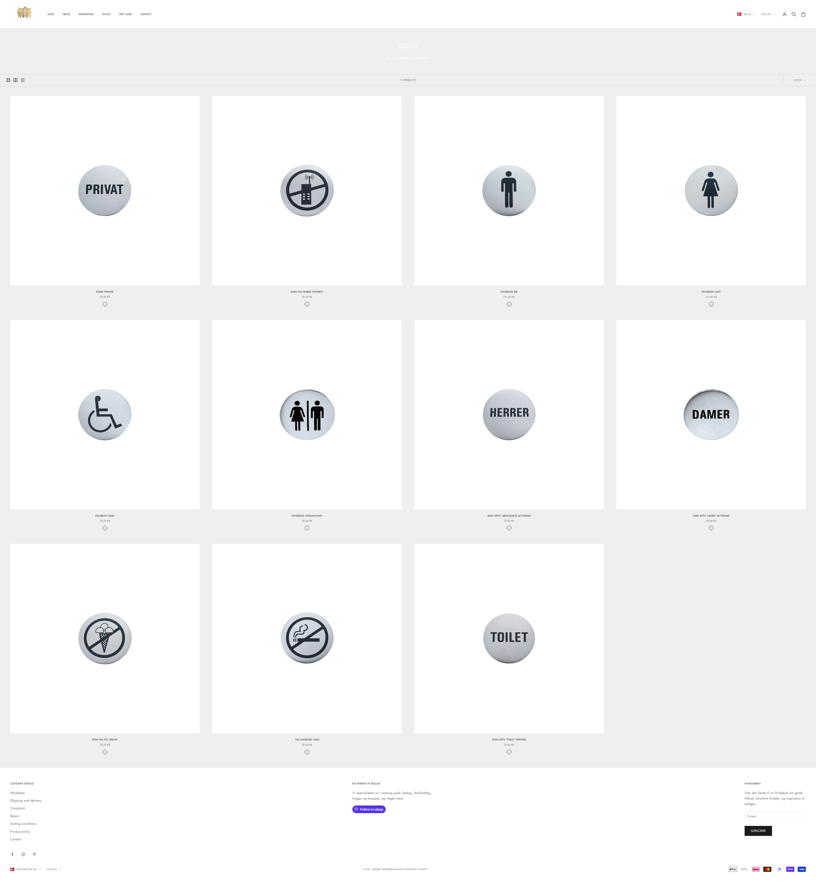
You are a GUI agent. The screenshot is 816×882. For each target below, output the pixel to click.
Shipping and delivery (25, 800)
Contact (146, 14)
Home (13, 34)
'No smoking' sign (307, 740)
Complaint (17, 808)
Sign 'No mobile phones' (307, 292)
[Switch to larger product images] (8, 80)
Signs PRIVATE (105, 292)
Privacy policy (20, 831)
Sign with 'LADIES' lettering (711, 516)
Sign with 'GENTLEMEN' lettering (509, 516)
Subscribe (758, 830)
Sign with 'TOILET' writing (509, 740)
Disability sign (104, 516)
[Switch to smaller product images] (15, 80)
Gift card (125, 14)
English (766, 14)
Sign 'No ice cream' (105, 740)
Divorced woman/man (307, 516)
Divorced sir (509, 292)
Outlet (106, 14)
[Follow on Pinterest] (34, 854)
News (66, 14)
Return (14, 816)
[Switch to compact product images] (23, 80)
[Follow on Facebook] (12, 854)
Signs (35, 34)
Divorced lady (711, 292)
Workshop (17, 792)
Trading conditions (23, 823)
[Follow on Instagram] (23, 854)
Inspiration (86, 14)
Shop (50, 14)
